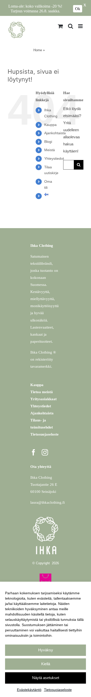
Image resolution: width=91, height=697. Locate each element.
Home (37, 50)
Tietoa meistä (41, 392)
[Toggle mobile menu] (80, 26)
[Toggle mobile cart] (60, 26)
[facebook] (33, 452)
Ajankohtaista (55, 133)
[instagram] (45, 452)
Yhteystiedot (54, 158)
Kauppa (50, 125)
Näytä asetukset (45, 678)
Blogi (48, 142)
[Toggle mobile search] (70, 26)
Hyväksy (45, 650)
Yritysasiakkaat (43, 399)
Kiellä (45, 664)
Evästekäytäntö (29, 690)
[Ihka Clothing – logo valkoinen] (45, 515)
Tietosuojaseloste (58, 690)
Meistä (49, 150)
